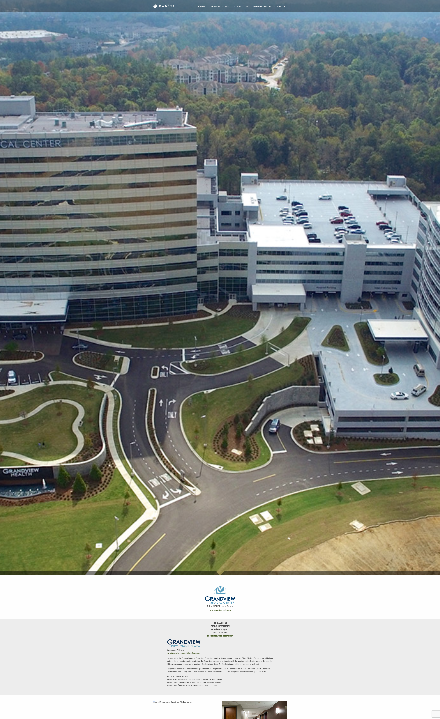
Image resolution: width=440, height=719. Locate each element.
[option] (220, 287)
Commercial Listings (219, 7)
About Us (236, 7)
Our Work (200, 7)
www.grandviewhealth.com (220, 610)
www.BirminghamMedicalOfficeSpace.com (183, 653)
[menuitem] (200, 6)
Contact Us (280, 7)
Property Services (262, 7)
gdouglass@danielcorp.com (220, 635)
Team (247, 7)
